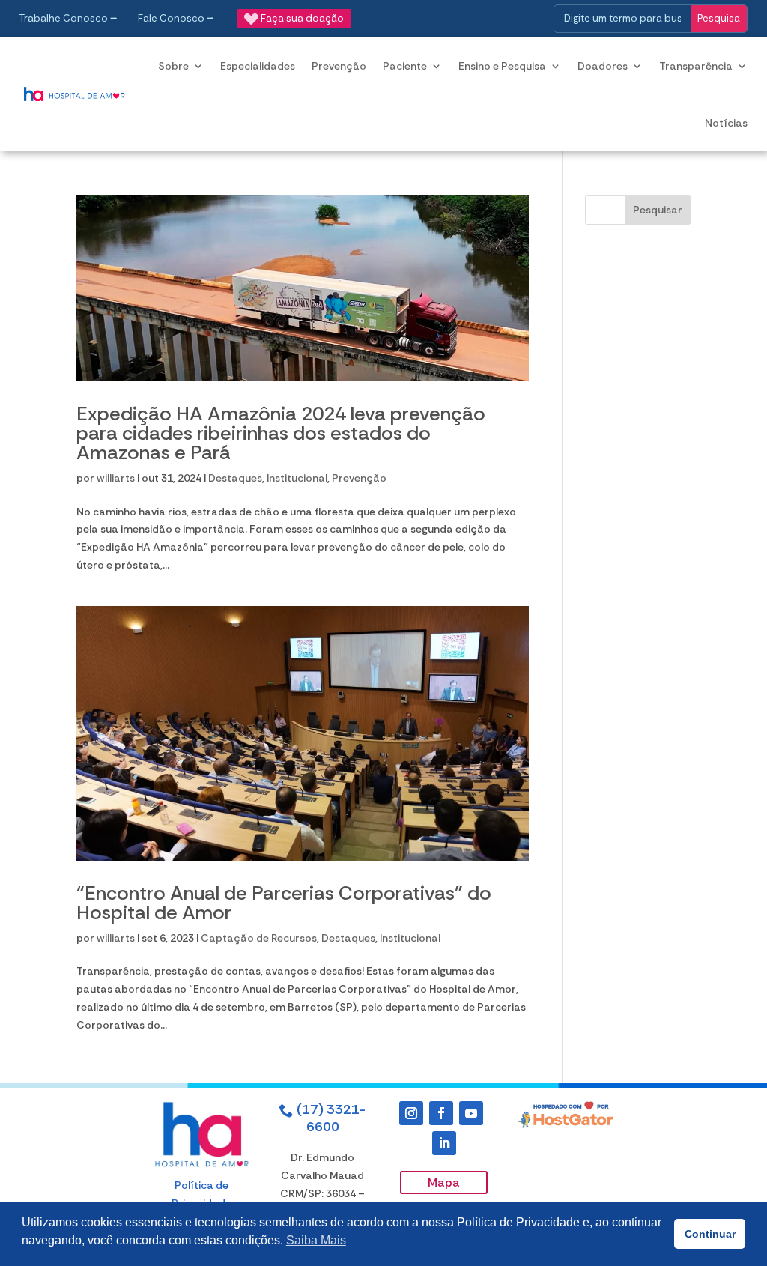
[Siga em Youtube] (471, 1113)
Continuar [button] (710, 1234)
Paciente (405, 66)
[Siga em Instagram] (411, 1113)
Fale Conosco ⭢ (176, 18)
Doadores (602, 66)
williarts (116, 478)
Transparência (696, 66)
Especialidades (257, 66)
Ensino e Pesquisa (502, 66)
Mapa (444, 1182)
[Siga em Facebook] (441, 1113)
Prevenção (339, 66)
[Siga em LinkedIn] (444, 1143)
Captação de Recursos (259, 938)
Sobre (173, 66)
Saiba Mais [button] (316, 1240)
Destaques (235, 478)
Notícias (726, 123)
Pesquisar (657, 209)
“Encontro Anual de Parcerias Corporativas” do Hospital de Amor (283, 902)
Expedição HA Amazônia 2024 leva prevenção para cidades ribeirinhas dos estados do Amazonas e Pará (280, 433)
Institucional (297, 478)
